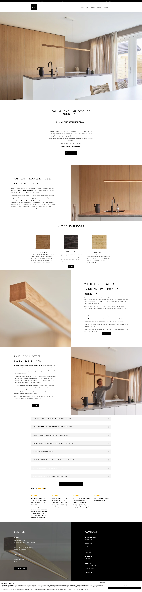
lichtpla (49, 206)
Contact (106, 7)
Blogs (15, 561)
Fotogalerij (92, 7)
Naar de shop (71, 153)
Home (82, 7)
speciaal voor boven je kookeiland (25, 190)
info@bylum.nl (89, 546)
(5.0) (45, 488)
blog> (49, 396)
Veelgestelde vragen (19, 540)
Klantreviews (34, 488)
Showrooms (17, 554)
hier (87, 589)
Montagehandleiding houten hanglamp (24, 542)
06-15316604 (88, 539)
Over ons (99, 7)
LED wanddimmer (34, 202)
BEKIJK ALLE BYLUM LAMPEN (71, 484)
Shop (87, 7)
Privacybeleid (102, 582)
